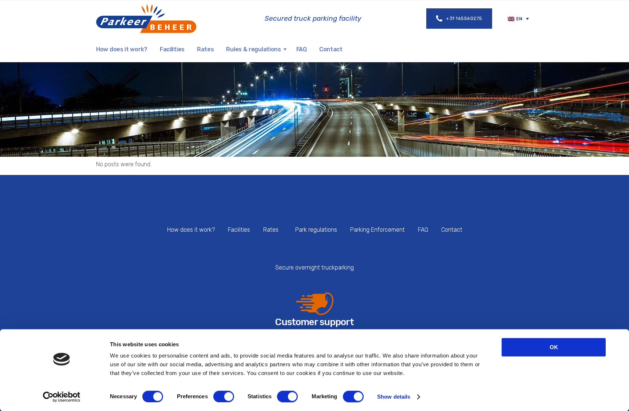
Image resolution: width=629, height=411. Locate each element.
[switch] (223, 396)
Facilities (239, 229)
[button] (518, 18)
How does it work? (191, 229)
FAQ (423, 229)
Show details (393, 397)
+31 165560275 (464, 18)
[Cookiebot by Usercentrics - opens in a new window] (62, 396)
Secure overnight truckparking (314, 267)
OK (554, 347)
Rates (270, 229)
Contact (451, 229)
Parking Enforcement (377, 229)
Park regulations (316, 229)
